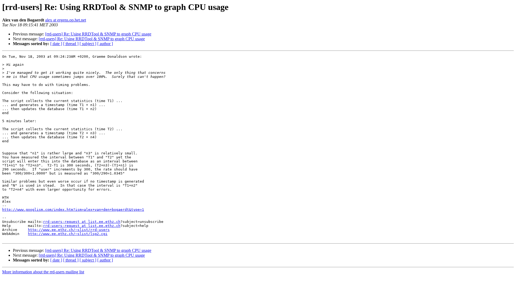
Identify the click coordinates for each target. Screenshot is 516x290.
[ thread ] (70, 43)
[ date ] (56, 43)
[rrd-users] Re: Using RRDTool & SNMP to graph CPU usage (98, 34)
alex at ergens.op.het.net (65, 20)
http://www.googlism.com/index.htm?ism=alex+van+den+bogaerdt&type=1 (73, 210)
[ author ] (105, 43)
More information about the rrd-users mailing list (43, 272)
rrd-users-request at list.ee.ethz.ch (81, 222)
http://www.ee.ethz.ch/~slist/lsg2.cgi (68, 234)
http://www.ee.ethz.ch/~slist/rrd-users (69, 230)
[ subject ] (88, 43)
